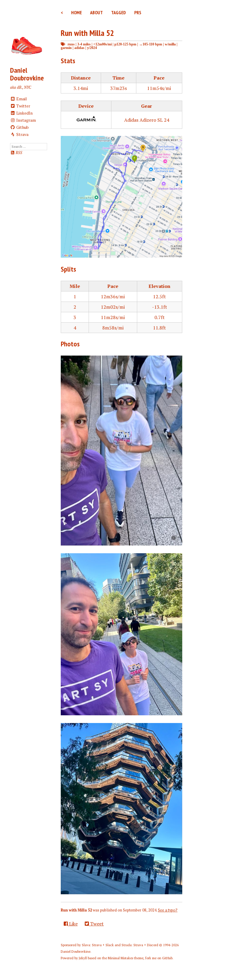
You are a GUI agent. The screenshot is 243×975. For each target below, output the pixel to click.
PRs (137, 12)
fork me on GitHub (158, 958)
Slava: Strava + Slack (98, 945)
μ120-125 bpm (125, 44)
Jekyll (83, 958)
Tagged (118, 12)
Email (21, 99)
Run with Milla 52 (87, 32)
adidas (79, 48)
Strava (21, 134)
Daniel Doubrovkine (27, 74)
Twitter (22, 106)
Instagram (25, 120)
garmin (66, 48)
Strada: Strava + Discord (140, 945)
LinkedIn (24, 113)
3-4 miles (84, 44)
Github (22, 127)
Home (76, 12)
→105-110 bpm (150, 44)
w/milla (170, 44)
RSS (18, 152)
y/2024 (92, 48)
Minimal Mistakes (120, 958)
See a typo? (168, 910)
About (96, 12)
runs (71, 44)
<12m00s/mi (102, 44)
